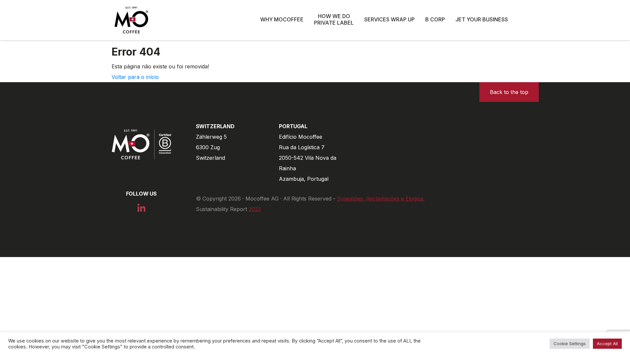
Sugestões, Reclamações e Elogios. (381, 198)
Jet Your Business (481, 19)
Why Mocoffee (282, 19)
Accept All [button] (607, 343)
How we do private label (334, 19)
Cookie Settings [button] (570, 343)
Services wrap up (389, 19)
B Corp (435, 19)
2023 (255, 209)
